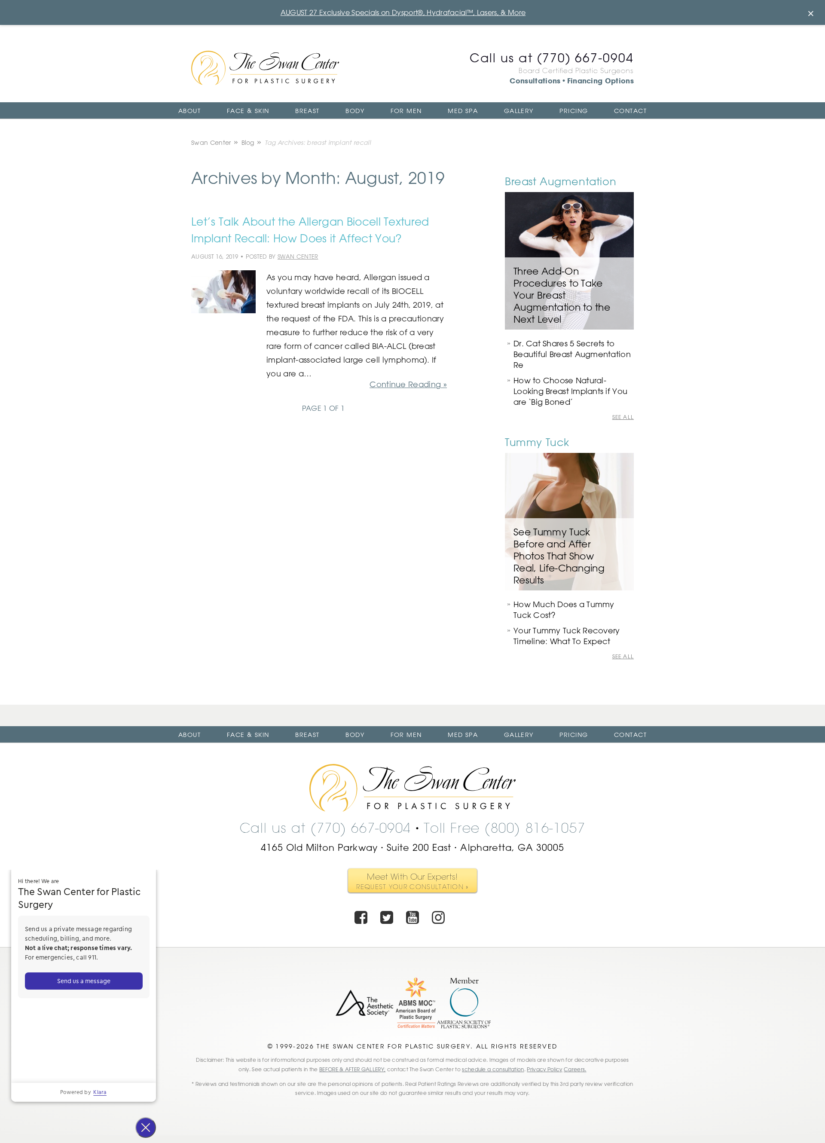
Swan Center (211, 143)
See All (623, 417)
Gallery (519, 111)
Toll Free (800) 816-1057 (504, 828)
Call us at (552, 57)
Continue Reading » (408, 384)
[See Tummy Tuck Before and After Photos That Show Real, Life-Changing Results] (569, 521)
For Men (406, 111)
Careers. (575, 1069)
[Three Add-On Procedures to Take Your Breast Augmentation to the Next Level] (569, 261)
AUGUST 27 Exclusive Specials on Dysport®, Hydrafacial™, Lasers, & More (403, 12)
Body (354, 111)
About (189, 111)
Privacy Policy (544, 1069)
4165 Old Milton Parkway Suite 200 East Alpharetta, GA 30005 (413, 847)
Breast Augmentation (560, 181)
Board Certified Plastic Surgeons (576, 70)
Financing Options (600, 80)
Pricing (573, 111)
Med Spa (463, 111)
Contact (630, 111)
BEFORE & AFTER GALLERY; (352, 1069)
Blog (247, 143)
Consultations (535, 80)
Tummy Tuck (537, 442)
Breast (307, 111)
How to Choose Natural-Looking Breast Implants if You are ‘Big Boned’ (570, 391)
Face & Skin (248, 111)
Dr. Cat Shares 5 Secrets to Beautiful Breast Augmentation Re (572, 354)
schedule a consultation (493, 1069)
